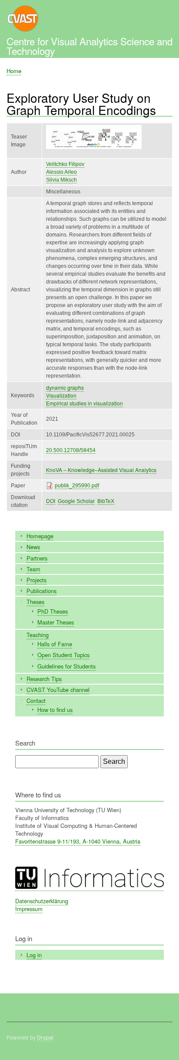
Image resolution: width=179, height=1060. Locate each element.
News (33, 547)
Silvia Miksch (61, 180)
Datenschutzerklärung (41, 901)
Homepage (40, 536)
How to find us (55, 710)
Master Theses (55, 622)
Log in (34, 955)
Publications (41, 591)
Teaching (38, 635)
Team (33, 569)
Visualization (61, 395)
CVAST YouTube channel (58, 689)
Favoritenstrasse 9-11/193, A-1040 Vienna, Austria (77, 841)
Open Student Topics (63, 655)
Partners (37, 558)
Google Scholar (76, 501)
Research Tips (44, 679)
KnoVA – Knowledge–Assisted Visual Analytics (101, 469)
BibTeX (105, 501)
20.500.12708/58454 (71, 450)
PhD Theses (52, 611)
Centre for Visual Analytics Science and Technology (89, 45)
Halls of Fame (54, 644)
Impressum (29, 909)
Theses (35, 602)
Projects (36, 580)
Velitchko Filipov (65, 164)
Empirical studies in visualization (84, 403)
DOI (50, 501)
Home (14, 71)
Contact (36, 700)
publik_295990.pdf (77, 486)
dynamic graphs (65, 387)
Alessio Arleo (61, 172)
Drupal (45, 1037)
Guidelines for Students (66, 666)
